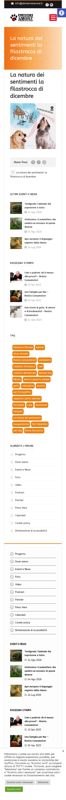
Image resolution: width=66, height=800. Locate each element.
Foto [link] (17, 477)
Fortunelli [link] (18, 405)
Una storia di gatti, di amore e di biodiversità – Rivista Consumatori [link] (40, 311)
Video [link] (18, 485)
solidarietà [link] (45, 360)
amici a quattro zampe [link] (37, 379)
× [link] (63, 751)
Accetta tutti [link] (14, 789)
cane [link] (29, 405)
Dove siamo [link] (21, 462)
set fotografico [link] (22, 392)
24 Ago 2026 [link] (35, 212)
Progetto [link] (20, 454)
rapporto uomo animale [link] (27, 398)
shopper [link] (18, 411)
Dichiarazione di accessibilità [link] (31, 530)
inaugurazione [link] (21, 424)
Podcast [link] (19, 492)
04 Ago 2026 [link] (35, 231)
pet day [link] (17, 430)
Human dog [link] (45, 373)
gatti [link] (16, 385)
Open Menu (53, 17)
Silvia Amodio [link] (20, 353)
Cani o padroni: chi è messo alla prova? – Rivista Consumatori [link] (39, 276)
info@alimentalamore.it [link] (29, 3)
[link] (61, 12)
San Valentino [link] (40, 424)
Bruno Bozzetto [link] (34, 430)
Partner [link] (19, 500)
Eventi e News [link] (23, 469)
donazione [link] (41, 405)
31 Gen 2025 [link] (35, 319)
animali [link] (40, 347)
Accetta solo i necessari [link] (20, 782)
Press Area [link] (21, 507)
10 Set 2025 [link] (34, 284)
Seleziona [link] (43, 782)
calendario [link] (28, 385)
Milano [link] (17, 379)
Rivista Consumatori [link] (24, 360)
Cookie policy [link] (22, 523)
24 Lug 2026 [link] (34, 247)
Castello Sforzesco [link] (24, 366)
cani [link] (40, 366)
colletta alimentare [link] (24, 373)
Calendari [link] (20, 515)
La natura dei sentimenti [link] (27, 417)
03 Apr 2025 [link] (34, 300)
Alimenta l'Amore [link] (23, 347)
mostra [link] (41, 385)
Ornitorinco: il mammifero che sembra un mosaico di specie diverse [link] (40, 223)
